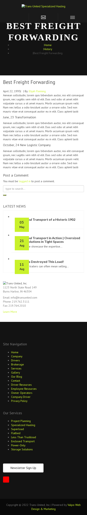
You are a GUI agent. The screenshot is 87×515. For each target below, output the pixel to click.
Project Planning (21, 421)
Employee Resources (24, 389)
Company (16, 356)
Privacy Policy (19, 401)
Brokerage (17, 364)
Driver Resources (21, 385)
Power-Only (18, 445)
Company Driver (21, 397)
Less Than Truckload (23, 437)
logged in (25, 181)
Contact (15, 380)
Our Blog (16, 376)
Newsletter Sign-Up (23, 468)
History (48, 49)
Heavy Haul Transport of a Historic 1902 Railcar (45, 221)
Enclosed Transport (23, 441)
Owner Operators (21, 393)
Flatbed (15, 433)
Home (48, 45)
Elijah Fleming (37, 91)
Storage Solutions (22, 449)
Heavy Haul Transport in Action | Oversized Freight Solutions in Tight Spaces (47, 239)
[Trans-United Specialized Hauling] (43, 6)
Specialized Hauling (23, 425)
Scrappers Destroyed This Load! (39, 261)
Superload (17, 429)
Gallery (15, 372)
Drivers (15, 360)
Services (16, 368)
